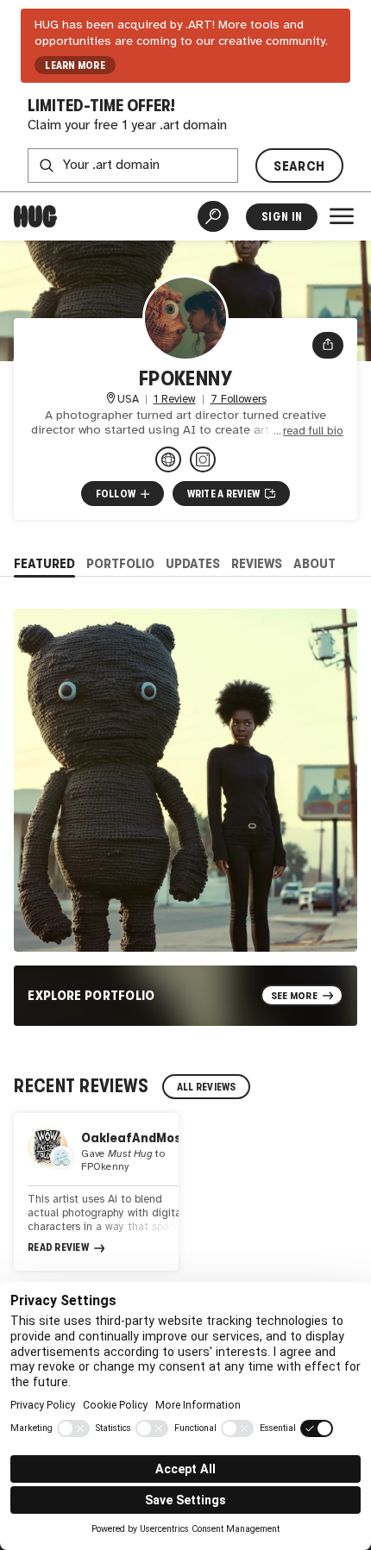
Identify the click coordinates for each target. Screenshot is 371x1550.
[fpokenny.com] (168, 459)
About (314, 563)
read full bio (313, 431)
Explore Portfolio (91, 995)
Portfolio (120, 563)
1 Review (175, 399)
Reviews (256, 563)
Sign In (281, 216)
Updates (193, 563)
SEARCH (299, 166)
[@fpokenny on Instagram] (203, 459)
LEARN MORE (74, 65)
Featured (44, 563)
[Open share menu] (327, 345)
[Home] (35, 216)
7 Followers (239, 399)
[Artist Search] (213, 216)
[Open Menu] (341, 216)
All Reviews (206, 1087)
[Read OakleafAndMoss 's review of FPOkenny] (96, 1192)
